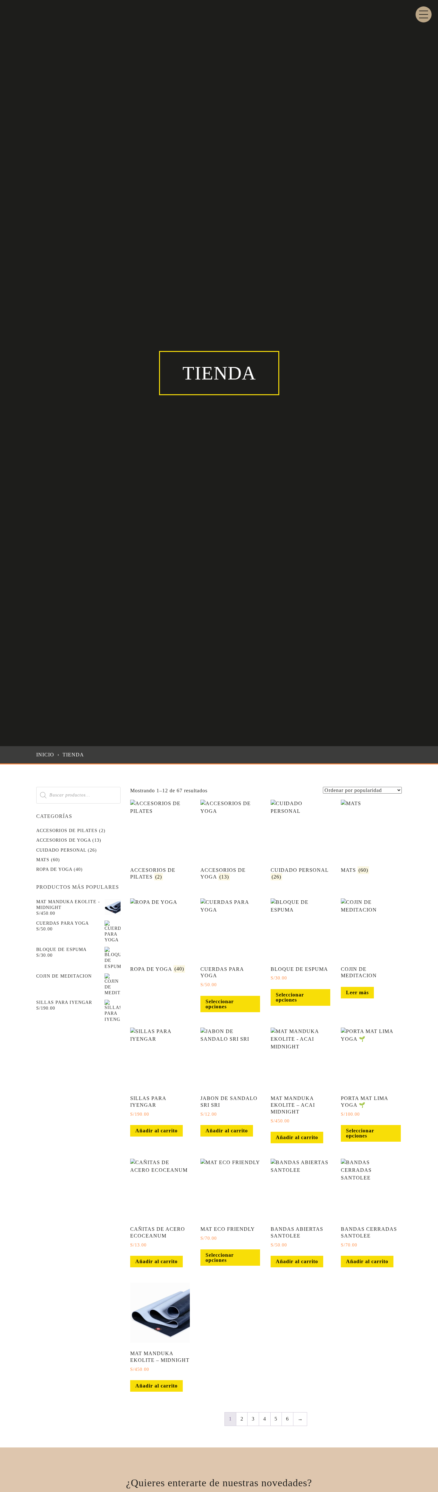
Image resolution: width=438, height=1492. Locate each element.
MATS (42, 859)
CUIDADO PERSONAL (61, 850)
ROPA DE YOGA (54, 869)
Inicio (45, 754)
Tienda (73, 754)
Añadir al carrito (156, 1130)
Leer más (357, 992)
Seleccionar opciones (220, 1004)
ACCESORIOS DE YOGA (63, 840)
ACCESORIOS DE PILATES (66, 830)
